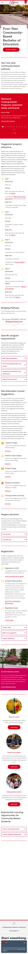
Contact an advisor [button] (11, 49)
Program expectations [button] (8, 638)
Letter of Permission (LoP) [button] (9, 379)
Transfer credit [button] (6, 627)
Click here (8, 451)
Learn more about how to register (14, 576)
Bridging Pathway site (14, 321)
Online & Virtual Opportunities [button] (10, 829)
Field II (13, 235)
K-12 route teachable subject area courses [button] (11, 365)
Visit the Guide (9, 620)
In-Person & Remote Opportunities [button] (11, 834)
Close (24, 944)
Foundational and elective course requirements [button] (11, 373)
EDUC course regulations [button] (9, 633)
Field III (7, 283)
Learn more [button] (14, 727)
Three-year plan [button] (6, 540)
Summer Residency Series (8, 687)
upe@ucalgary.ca (14, 931)
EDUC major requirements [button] (9, 358)
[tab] (14, 358)
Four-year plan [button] (6, 534)
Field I (13, 193)
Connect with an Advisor (8, 121)
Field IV (18, 297)
